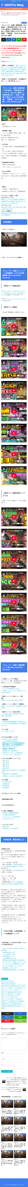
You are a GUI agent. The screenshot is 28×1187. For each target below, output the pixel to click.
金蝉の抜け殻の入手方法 (9, 746)
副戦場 (20, 67)
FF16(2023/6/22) (17, 864)
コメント (4, 1037)
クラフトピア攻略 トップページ (11, 966)
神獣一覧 (4, 766)
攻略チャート (6, 1001)
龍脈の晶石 (4, 213)
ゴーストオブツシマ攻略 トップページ (13, 962)
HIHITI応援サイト (7, 956)
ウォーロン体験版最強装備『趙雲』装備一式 (12, 992)
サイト (3, 1064)
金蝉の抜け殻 (18, 71)
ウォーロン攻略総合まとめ (9, 688)
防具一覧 (11, 73)
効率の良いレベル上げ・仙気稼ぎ (11, 752)
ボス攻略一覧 (6, 713)
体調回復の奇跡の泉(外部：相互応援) (12, 960)
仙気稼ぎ (3, 201)
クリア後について (7, 731)
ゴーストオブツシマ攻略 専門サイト (12, 964)
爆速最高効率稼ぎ (13, 1006)
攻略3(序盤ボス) (14, 723)
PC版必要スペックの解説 (9, 828)
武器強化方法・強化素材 (9, 750)
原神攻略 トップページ (8, 967)
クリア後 (15, 996)
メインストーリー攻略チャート (9, 999)
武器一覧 (3, 73)
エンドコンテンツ (6, 996)
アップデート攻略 (15, 987)
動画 (7, 692)
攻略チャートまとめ (6, 700)
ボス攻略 (9, 69)
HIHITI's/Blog (13, 1184)
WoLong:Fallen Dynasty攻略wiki (10, 985)
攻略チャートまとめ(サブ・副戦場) (11, 706)
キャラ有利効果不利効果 (9, 741)
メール (3, 1058)
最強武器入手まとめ (7, 1003)
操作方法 (4, 826)
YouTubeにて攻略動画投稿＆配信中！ (14, 8)
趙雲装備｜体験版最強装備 (9, 812)
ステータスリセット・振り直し (11, 754)
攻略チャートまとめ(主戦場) (9, 199)
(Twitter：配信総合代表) (15, 884)
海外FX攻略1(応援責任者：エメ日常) (12, 969)
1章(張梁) (15, 713)
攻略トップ (19, 65)
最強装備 (5, 1006)
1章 (16, 700)
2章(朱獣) (5, 785)
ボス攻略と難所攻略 (8, 814)
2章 (20, 700)
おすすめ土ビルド (7, 818)
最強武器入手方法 (17, 1003)
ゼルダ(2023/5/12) (17, 870)
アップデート (6, 987)
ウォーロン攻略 (6, 994)
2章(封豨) (8, 715)
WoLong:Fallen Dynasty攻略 (9, 983)
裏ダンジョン (22, 1006)
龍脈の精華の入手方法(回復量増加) (12, 745)
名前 (2, 1052)
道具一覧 (8, 75)
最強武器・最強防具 (8, 748)
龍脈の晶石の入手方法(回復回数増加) (12, 743)
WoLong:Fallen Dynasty (8, 981)
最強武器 (6, 215)
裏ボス (4, 1008)
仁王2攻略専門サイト (8, 958)
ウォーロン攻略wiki (16, 994)
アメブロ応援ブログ (8, 954)
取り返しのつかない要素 (9, 739)
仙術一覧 (18, 73)
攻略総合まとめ (14, 1001)
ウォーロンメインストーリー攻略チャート (12, 990)
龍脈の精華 (9, 71)
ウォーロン (5, 978)
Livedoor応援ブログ (8, 952)
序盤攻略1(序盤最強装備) (9, 721)
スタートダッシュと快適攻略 (10, 816)
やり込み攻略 (22, 985)
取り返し (17, 69)
